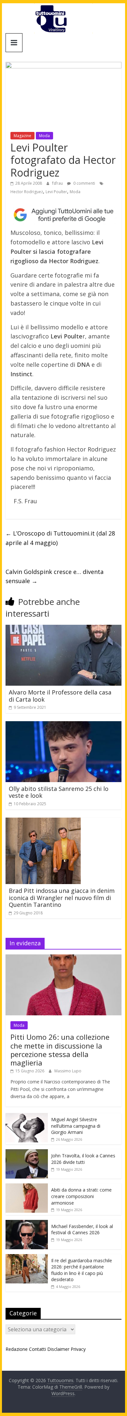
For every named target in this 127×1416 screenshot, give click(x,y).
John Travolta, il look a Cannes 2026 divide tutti (83, 1158)
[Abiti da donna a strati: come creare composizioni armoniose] (27, 1187)
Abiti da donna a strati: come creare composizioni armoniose (81, 1196)
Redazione (17, 1349)
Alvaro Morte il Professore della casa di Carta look (60, 695)
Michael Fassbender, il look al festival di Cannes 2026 (82, 1229)
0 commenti (83, 183)
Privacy (78, 1349)
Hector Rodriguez (26, 191)
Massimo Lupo (67, 1071)
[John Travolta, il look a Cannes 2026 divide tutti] (27, 1153)
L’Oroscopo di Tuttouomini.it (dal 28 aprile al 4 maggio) (60, 538)
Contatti (37, 1349)
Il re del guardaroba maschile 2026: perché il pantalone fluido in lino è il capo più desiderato (81, 1270)
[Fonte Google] (63, 215)
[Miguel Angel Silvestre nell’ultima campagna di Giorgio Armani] (27, 1116)
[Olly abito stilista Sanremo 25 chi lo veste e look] (63, 725)
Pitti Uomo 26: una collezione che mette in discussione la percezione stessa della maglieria (59, 1049)
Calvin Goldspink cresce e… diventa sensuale (55, 576)
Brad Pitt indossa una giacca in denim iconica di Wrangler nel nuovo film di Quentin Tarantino (62, 897)
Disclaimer (58, 1349)
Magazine (22, 135)
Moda (44, 135)
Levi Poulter (56, 191)
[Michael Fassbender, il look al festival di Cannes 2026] (27, 1223)
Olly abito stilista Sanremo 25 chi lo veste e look (58, 792)
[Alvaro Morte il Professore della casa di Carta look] (63, 628)
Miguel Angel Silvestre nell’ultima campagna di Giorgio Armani (75, 1125)
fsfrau (58, 183)
